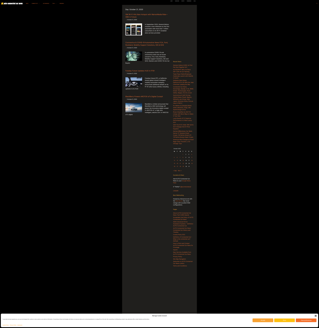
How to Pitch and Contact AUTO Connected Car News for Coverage (183, 245)
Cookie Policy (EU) (179, 234)
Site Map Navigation (179, 259)
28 (180, 166)
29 (183, 166)
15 (183, 160)
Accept (263, 320)
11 (191, 157)
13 (177, 160)
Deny (284, 320)
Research (62, 3)
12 (174, 160)
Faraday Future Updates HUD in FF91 (140, 71)
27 (177, 166)
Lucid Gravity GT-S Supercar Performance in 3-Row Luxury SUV (182, 120)
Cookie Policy (5, 325)
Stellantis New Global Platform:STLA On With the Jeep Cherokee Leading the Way (183, 82)
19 (174, 163)
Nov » (180, 170)
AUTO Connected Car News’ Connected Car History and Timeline (182, 230)
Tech (53, 3)
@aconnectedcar (186, 187)
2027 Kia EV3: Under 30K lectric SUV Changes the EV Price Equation (183, 127)
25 (192, 163)
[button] (316, 316)
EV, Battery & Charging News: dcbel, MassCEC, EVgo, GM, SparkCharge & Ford (182, 107)
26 (174, 166)
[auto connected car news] (2, 3)
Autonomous (46, 3)
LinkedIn (175, 191)
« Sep (175, 170)
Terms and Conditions (180, 266)
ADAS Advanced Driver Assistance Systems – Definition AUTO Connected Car (183, 224)
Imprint (175, 250)
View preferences (306, 320)
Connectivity (35, 3)
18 (191, 160)
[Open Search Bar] (317, 3)
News (27, 3)
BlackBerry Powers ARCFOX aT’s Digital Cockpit (144, 97)
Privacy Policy (13, 325)
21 (180, 163)
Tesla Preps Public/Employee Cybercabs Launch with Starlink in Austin (183, 76)
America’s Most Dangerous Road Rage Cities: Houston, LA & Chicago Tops (183, 141)
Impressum (19, 325)
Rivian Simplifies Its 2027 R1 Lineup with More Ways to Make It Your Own (183, 114)
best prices (179, 201)
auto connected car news (13, 3)
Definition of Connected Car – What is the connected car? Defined (182, 239)
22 (183, 163)
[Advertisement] (183, 33)
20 (177, 163)
